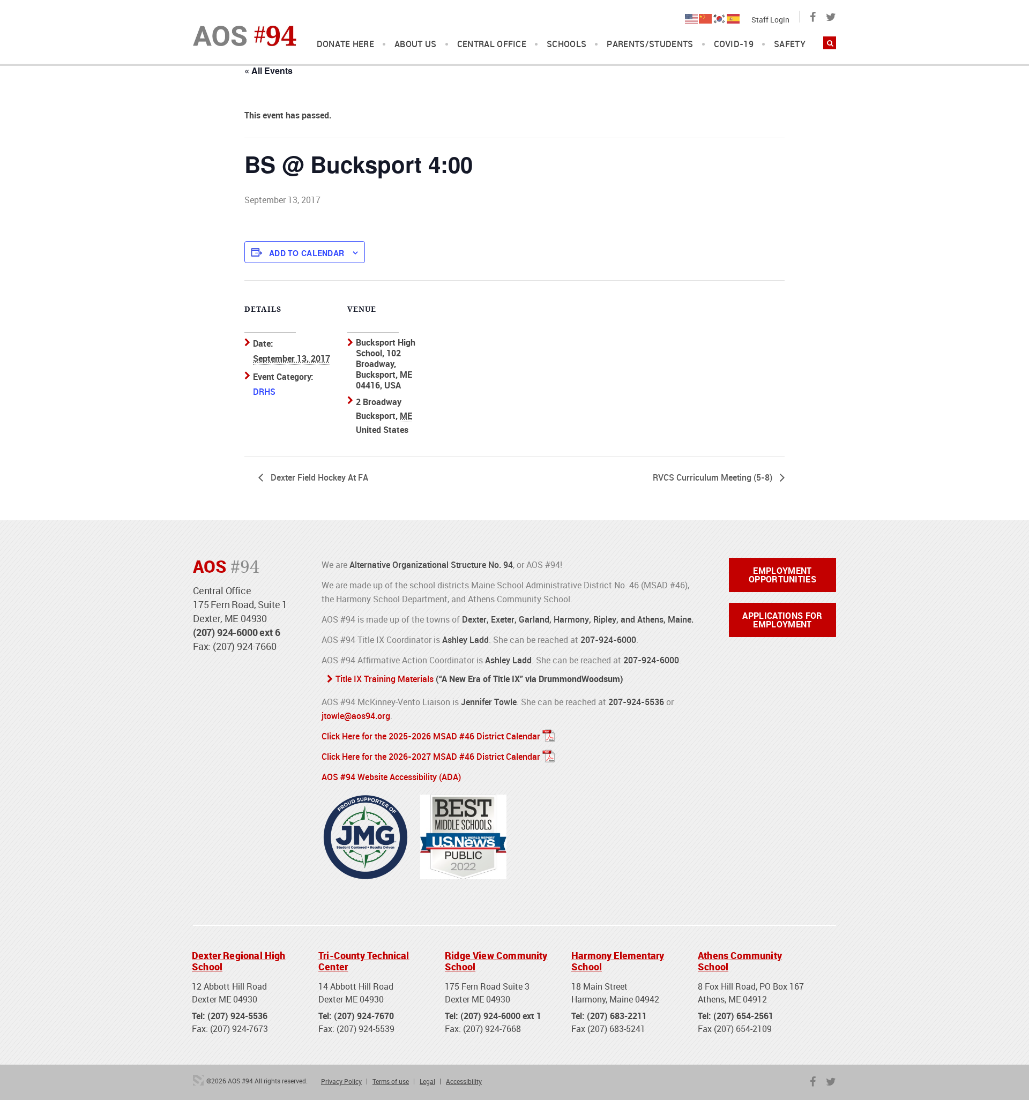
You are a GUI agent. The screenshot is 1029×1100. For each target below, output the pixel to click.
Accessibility (464, 1081)
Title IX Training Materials (384, 679)
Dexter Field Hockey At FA (318, 477)
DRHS (264, 392)
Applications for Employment (782, 620)
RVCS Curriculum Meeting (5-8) (713, 477)
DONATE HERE (346, 44)
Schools (566, 44)
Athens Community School (740, 961)
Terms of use (390, 1081)
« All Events (268, 70)
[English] (692, 18)
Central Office (491, 44)
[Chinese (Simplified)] (706, 18)
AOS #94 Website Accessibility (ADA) (391, 777)
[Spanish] (734, 18)
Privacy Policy (341, 1081)
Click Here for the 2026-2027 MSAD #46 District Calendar (431, 756)
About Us (415, 44)
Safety (790, 44)
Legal (427, 1081)
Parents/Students (650, 44)
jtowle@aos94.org (356, 716)
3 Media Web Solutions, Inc (198, 1080)
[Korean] (720, 18)
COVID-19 (734, 44)
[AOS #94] (244, 35)
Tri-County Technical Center (363, 961)
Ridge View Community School (496, 961)
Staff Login (770, 19)
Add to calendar (306, 253)
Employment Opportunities (782, 575)
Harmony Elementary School (617, 961)
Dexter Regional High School (239, 961)
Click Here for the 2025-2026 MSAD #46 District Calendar (431, 736)
